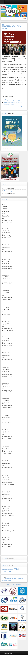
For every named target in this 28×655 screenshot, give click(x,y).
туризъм (6, 570)
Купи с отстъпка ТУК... (8, 148)
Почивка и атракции (9, 193)
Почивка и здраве (9, 188)
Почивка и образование (10, 191)
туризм (17, 568)
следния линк (5, 86)
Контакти (9, 578)
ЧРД (12, 569)
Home (9, 580)
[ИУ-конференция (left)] (10, 166)
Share (3, 89)
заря (3, 569)
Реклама (4, 580)
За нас (4, 578)
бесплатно (8, 569)
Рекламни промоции (17, 578)
